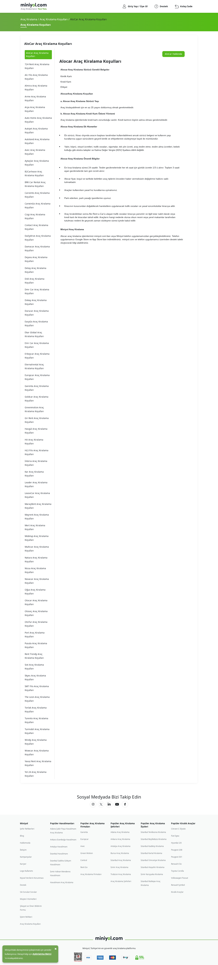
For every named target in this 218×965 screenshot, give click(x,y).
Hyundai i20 (176, 842)
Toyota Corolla (177, 871)
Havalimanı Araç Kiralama (61, 882)
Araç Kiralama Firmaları (90, 874)
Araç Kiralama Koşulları (54, 19)
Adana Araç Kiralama (120, 832)
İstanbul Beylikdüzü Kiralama (153, 839)
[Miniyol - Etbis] (78, 961)
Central (83, 860)
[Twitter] (101, 804)
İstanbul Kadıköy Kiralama (152, 846)
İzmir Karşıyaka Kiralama (152, 874)
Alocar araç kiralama (70, 236)
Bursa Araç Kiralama (120, 853)
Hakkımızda (25, 842)
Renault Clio (176, 864)
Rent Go (83, 867)
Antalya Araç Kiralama (120, 846)
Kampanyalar (26, 857)
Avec (82, 846)
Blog (22, 835)
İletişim (23, 849)
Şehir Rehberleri (27, 828)
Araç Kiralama (28, 19)
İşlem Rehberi (26, 917)
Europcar (84, 839)
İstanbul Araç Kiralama (121, 860)
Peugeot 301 (176, 857)
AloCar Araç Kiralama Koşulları (37, 54)
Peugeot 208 (176, 849)
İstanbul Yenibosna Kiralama (153, 832)
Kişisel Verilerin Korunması (32, 878)
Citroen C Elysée (178, 828)
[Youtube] (117, 804)
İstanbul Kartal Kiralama (151, 853)
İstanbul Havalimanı (59, 853)
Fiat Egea (175, 835)
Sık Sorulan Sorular (28, 892)
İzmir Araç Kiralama (119, 867)
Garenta (84, 832)
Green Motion (86, 853)
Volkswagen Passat (179, 878)
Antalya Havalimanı (58, 846)
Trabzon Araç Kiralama (121, 874)
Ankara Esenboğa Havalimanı (63, 839)
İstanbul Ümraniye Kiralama (153, 860)
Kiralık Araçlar (177, 892)
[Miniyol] (42, 6)
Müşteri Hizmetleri (28, 899)
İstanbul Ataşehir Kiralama (152, 867)
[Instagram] (93, 804)
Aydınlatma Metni (42, 954)
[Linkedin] (109, 804)
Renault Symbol (178, 885)
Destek (23, 885)
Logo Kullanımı (26, 871)
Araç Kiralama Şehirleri (121, 881)
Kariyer (23, 864)
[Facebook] (125, 804)
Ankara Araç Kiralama (120, 839)
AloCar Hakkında (173, 53)
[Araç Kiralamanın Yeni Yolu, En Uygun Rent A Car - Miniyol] (109, 938)
